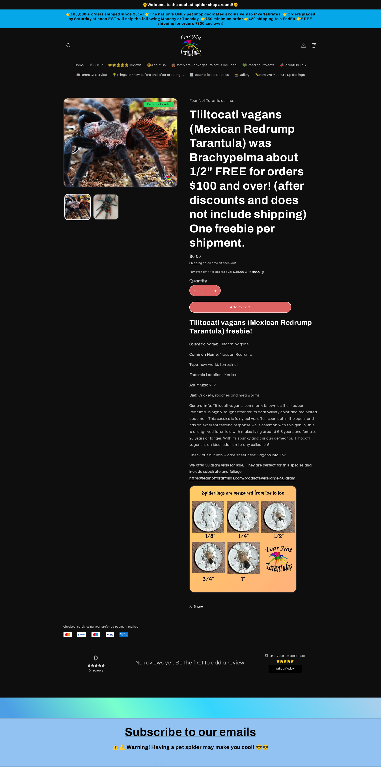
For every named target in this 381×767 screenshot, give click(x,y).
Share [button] (198, 606)
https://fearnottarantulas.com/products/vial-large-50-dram (242, 478)
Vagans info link (271, 455)
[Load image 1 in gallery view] (77, 207)
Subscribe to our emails (190, 732)
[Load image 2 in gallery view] (106, 207)
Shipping (195, 263)
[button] (68, 45)
